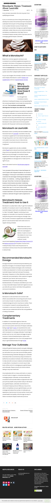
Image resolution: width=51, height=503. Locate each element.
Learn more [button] (40, 500)
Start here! (40, 114)
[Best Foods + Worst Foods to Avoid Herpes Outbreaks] (7, 433)
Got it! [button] (47, 500)
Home (3, 1)
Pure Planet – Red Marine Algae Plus (40, 171)
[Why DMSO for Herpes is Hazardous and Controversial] (17, 446)
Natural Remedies (12, 3)
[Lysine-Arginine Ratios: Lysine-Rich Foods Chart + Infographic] (17, 433)
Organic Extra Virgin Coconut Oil (24, 241)
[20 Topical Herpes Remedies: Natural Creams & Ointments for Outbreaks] (28, 433)
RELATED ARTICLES (7, 427)
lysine (15, 328)
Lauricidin (15, 133)
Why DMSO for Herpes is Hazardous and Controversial (17, 452)
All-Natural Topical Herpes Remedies (40, 102)
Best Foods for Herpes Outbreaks (39, 88)
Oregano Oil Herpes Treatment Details (26, 411)
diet (8, 328)
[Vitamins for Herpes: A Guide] (28, 446)
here (7, 150)
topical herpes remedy (21, 80)
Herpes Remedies (9, 1)
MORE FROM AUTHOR (20, 427)
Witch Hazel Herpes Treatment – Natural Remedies (9, 411)
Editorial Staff (6, 10)
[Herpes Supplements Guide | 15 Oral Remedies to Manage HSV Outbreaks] (7, 446)
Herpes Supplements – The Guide (40, 92)
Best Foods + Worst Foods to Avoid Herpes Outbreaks (6, 439)
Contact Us (21, 474)
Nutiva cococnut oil (9, 243)
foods (24, 340)
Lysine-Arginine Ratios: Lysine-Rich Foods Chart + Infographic (17, 439)
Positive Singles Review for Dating (40, 96)
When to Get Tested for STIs (41, 106)
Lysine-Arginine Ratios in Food (41, 99)
